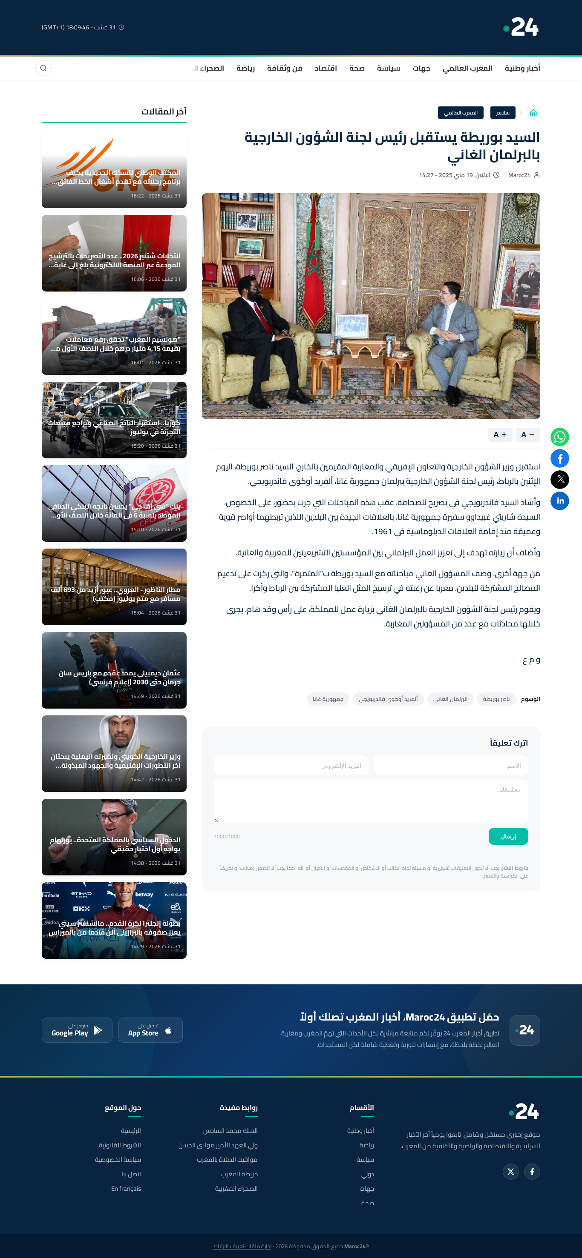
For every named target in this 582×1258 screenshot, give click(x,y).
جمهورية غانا (328, 699)
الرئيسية (131, 1131)
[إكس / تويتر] (511, 1172)
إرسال (508, 836)
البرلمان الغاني (450, 699)
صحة (357, 68)
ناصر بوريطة (496, 699)
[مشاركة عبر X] (559, 479)
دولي (367, 1174)
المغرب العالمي (468, 68)
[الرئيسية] (533, 113)
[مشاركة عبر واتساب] (559, 437)
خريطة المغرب (239, 1174)
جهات (421, 68)
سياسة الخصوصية (118, 1160)
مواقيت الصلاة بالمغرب (227, 1160)
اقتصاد (326, 68)
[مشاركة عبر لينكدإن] (559, 501)
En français (126, 1189)
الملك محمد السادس (230, 1131)
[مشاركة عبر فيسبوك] (559, 458)
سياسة (388, 68)
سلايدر (503, 112)
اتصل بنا (131, 1174)
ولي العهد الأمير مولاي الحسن (218, 1145)
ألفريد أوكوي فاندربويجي (388, 699)
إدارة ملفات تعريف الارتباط (242, 1246)
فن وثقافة (285, 68)
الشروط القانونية (120, 1145)
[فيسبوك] (532, 1172)
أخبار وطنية (522, 68)
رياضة (245, 68)
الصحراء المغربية (198, 68)
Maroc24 (519, 175)
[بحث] (43, 68)
